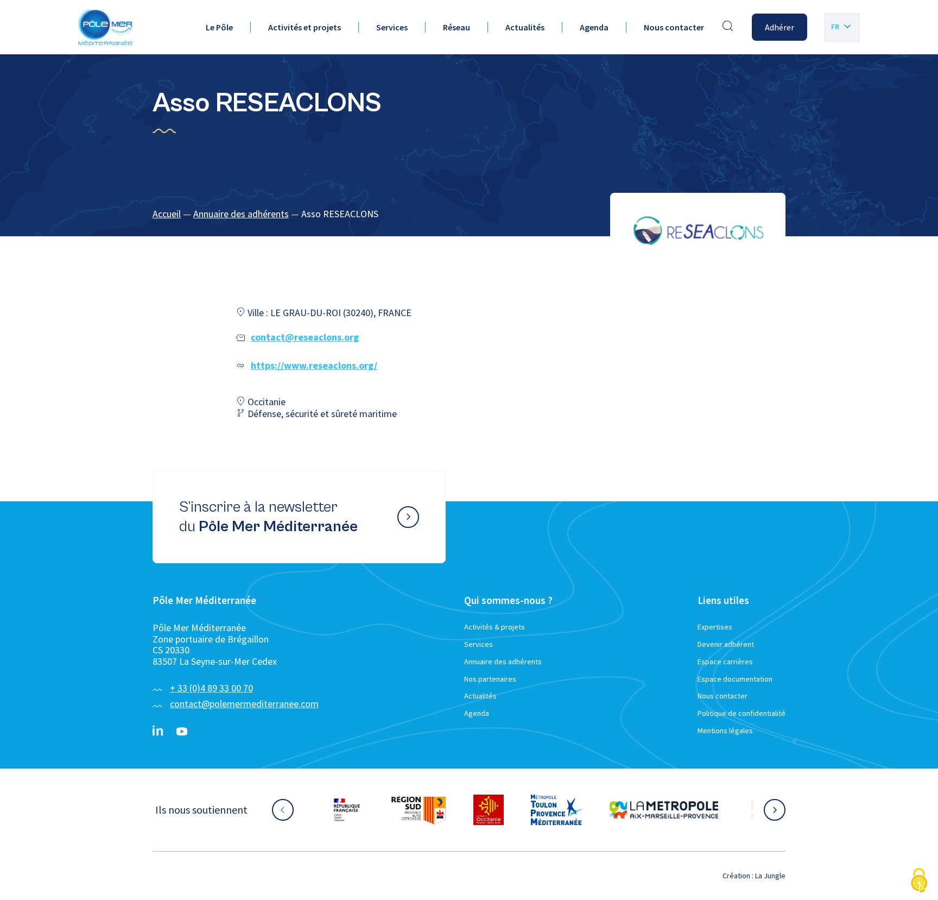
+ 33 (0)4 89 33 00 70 (211, 688)
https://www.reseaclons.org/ (314, 365)
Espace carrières (725, 661)
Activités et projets (304, 27)
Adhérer (779, 27)
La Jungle (770, 875)
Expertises (715, 627)
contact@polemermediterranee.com (244, 703)
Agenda (594, 27)
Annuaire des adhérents (241, 213)
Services (392, 27)
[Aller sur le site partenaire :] (306, 810)
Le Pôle (219, 27)
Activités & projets (494, 627)
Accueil (167, 213)
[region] (469, 214)
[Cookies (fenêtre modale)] (919, 881)
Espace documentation (735, 679)
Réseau (456, 27)
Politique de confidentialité (741, 713)
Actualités (524, 27)
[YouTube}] (181, 731)
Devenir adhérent (726, 644)
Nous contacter (674, 27)
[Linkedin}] (158, 731)
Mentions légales (725, 730)
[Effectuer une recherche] (727, 27)
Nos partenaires (490, 679)
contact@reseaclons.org (305, 337)
